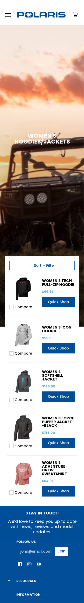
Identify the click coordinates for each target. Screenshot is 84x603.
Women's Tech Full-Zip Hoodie (58, 282)
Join (61, 551)
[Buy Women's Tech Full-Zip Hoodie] (23, 289)
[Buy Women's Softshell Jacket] (23, 381)
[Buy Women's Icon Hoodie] (23, 335)
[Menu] (8, 15)
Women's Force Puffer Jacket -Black (58, 421)
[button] (75, 15)
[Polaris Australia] (41, 15)
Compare (23, 307)
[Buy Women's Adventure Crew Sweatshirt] (23, 474)
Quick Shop (58, 302)
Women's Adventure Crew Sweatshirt (54, 468)
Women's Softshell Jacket (52, 375)
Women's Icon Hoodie (56, 329)
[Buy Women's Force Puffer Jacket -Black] (23, 428)
